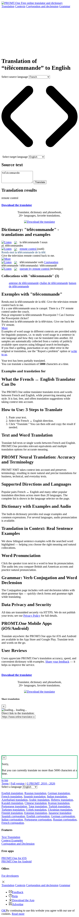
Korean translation (58, 803)
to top (4, 780)
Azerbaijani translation (14, 799)
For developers (10, 875)
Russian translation (35, 793)
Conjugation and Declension (18, 843)
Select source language (14, 76)
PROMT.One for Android (16, 861)
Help (15, 896)
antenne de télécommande (24, 283)
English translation (12, 793)
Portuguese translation (14, 806)
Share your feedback (57, 661)
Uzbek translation (36, 809)
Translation (7, 6)
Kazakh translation (12, 803)
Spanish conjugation (13, 816)
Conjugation (42, 6)
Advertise (17, 904)
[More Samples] (6, 258)
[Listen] (6, 242)
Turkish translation (59, 806)
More (4, 328)
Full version (17, 783)
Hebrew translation (62, 799)
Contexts (20, 6)
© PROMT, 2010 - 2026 (40, 783)
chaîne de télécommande (54, 283)
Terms (5, 783)
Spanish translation (35, 796)
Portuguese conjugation (38, 819)
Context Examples (12, 840)
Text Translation (10, 837)
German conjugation (63, 816)
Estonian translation (35, 813)
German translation (59, 793)
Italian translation (57, 796)
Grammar (64, 6)
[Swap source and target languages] (39, 153)
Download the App (23, 900)
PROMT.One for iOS (14, 858)
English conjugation (38, 816)
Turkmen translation (13, 809)
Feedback (17, 892)
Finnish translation (12, 813)
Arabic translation (39, 799)
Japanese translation (60, 813)
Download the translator (16, 205)
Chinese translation (36, 803)
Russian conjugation (65, 819)
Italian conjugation (12, 819)
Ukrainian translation (60, 809)
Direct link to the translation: (17, 713)
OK (3, 910)
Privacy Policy (31, 615)
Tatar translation (37, 806)
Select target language (15, 156)
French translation (11, 796)
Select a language (11, 786)
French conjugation (12, 822)
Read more (18, 913)
